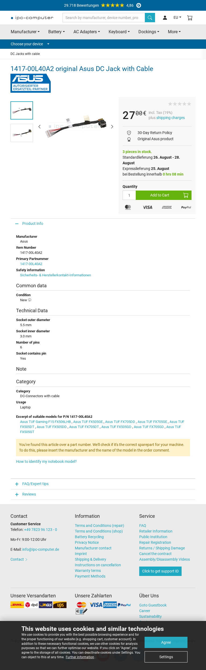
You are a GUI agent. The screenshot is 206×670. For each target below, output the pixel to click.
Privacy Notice (87, 542)
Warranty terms (88, 570)
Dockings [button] (147, 31)
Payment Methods (90, 576)
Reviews (29, 494)
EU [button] (176, 17)
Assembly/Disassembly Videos (164, 559)
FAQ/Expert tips (35, 484)
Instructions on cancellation (98, 565)
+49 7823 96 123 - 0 (40, 529)
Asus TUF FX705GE (152, 422)
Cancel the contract (155, 554)
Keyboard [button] (118, 31)
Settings (166, 657)
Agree (166, 642)
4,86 (99, 5)
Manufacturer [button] (23, 31)
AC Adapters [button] (85, 31)
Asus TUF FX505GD (116, 427)
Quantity (130, 186)
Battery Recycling (89, 537)
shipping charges (170, 118)
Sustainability (150, 616)
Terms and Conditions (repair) (99, 525)
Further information (80, 657)
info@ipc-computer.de (40, 549)
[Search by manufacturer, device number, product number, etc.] (150, 17)
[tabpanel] (75, 126)
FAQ (142, 525)
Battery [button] (55, 31)
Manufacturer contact (93, 548)
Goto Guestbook (153, 605)
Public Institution (153, 537)
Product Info (32, 223)
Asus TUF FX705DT (84, 427)
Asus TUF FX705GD (149, 427)
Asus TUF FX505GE (88, 422)
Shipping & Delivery (90, 559)
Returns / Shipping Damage (162, 548)
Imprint (81, 554)
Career (144, 611)
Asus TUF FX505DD (52, 427)
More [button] (173, 31)
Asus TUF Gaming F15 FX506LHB (45, 422)
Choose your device (27, 44)
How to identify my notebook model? (46, 461)
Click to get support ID (160, 571)
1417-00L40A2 (31, 264)
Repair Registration (155, 542)
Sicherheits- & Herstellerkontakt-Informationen (55, 275)
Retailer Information (155, 531)
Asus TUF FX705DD (120, 422)
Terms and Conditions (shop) (99, 531)
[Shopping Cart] (190, 17)
